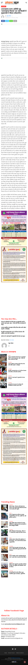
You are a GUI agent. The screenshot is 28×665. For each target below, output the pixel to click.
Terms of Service (20, 652)
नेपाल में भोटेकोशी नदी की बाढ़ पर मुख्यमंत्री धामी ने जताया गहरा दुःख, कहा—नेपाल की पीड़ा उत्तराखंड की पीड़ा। (13, 323)
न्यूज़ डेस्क (9, 16)
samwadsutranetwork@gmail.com (15, 624)
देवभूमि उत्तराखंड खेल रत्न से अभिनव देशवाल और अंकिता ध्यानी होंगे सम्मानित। (12, 332)
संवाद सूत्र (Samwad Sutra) (15, 657)
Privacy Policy (11, 652)
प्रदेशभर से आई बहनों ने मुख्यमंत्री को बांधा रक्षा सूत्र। (13, 336)
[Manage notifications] (25, 662)
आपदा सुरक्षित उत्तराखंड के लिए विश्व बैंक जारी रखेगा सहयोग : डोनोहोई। (13, 328)
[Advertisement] (14, 593)
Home (5, 652)
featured (12, 340)
